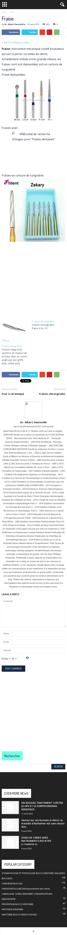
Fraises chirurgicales (52, 393)
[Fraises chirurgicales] (47, 325)
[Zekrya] (15, 327)
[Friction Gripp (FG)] (17, 354)
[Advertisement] (33, 279)
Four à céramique (13, 393)
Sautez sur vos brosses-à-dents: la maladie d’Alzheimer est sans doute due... (42, 823)
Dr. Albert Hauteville (14, 24)
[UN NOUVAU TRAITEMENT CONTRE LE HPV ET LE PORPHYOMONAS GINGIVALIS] (10, 807)
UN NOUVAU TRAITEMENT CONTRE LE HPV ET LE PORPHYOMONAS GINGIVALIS (42, 806)
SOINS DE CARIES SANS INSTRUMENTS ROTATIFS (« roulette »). (36, 841)
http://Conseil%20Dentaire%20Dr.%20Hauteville (33, 426)
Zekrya (5, 340)
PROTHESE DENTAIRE (12, 909)
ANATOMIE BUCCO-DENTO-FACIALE (19, 914)
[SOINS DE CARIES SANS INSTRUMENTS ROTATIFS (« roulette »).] (10, 842)
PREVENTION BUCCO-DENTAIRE (17, 904)
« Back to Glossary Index (15, 42)
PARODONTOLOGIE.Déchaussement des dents (26, 888)
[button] (61, 4)
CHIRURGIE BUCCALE (12, 883)
